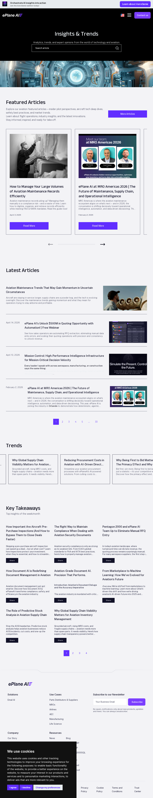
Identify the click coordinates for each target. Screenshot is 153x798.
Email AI (11, 700)
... (89, 422)
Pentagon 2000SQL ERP (75, 754)
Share (12, 560)
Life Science (55, 724)
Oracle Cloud (72, 765)
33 (96, 421)
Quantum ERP (72, 743)
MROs (52, 704)
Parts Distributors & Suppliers (63, 700)
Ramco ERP (71, 760)
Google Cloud (73, 770)
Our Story (12, 738)
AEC (51, 714)
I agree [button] (13, 787)
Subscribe (137, 702)
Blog (68, 738)
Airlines (52, 709)
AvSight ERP (72, 747)
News (52, 738)
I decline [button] (26, 787)
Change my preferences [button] (48, 787)
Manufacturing (56, 719)
